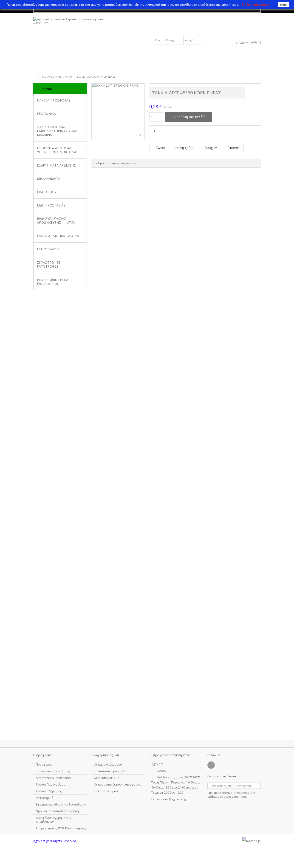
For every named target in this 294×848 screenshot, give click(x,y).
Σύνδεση (242, 42)
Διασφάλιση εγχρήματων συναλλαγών (53, 820)
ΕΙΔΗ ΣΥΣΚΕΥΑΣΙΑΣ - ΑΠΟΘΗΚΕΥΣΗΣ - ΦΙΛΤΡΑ (56, 220)
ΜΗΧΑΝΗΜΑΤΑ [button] (48, 178)
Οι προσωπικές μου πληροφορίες (117, 784)
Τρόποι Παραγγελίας (50, 784)
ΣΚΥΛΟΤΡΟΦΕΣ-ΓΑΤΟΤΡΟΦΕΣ (49, 264)
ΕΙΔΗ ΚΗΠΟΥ (46, 192)
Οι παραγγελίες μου (108, 764)
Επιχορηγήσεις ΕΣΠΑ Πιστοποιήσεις (52, 281)
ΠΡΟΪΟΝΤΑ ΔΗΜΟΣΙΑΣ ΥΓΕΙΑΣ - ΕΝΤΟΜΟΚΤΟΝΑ (56, 150)
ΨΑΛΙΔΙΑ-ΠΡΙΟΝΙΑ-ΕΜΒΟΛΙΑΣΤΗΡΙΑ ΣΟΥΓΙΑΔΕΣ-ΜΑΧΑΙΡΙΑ (59, 131)
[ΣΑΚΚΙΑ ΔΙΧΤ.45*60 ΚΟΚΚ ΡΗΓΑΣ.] (118, 112)
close (284, 4)
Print (156, 131)
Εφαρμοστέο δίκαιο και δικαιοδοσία (61, 804)
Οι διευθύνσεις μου (107, 778)
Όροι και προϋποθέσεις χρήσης (58, 811)
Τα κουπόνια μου (106, 791)
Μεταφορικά (44, 798)
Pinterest (233, 147)
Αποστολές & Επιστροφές (53, 778)
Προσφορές (44, 764)
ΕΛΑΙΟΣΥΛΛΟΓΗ (48, 249)
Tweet (160, 147)
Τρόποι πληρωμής (49, 791)
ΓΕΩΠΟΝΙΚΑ (46, 113)
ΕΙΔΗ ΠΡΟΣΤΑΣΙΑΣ (51, 205)
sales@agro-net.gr (174, 799)
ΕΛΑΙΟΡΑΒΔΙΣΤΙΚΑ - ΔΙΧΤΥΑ (58, 236)
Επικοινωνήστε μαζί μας (53, 771)
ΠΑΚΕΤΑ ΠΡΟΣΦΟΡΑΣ (54, 100)
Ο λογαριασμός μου (105, 755)
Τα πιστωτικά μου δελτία (111, 771)
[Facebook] (211, 765)
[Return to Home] (34, 77)
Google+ (210, 147)
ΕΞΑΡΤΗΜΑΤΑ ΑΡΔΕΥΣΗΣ (56, 165)
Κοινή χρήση (184, 147)
